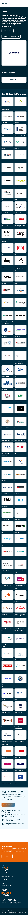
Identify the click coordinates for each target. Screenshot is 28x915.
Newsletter (7, 856)
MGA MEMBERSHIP (8, 804)
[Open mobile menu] (25, 3)
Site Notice (4, 910)
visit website (7, 30)
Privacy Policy (11, 910)
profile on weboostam (11, 36)
